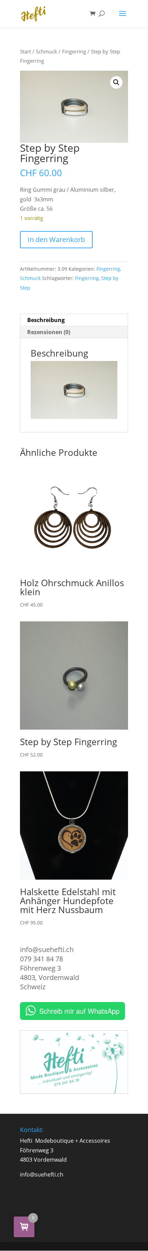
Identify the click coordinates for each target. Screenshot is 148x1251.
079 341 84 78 (41, 958)
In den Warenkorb (56, 239)
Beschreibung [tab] (46, 320)
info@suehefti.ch (47, 949)
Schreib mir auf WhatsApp (79, 1011)
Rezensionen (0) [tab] (48, 332)
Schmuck (46, 51)
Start (25, 51)
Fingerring (74, 51)
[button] (116, 82)
